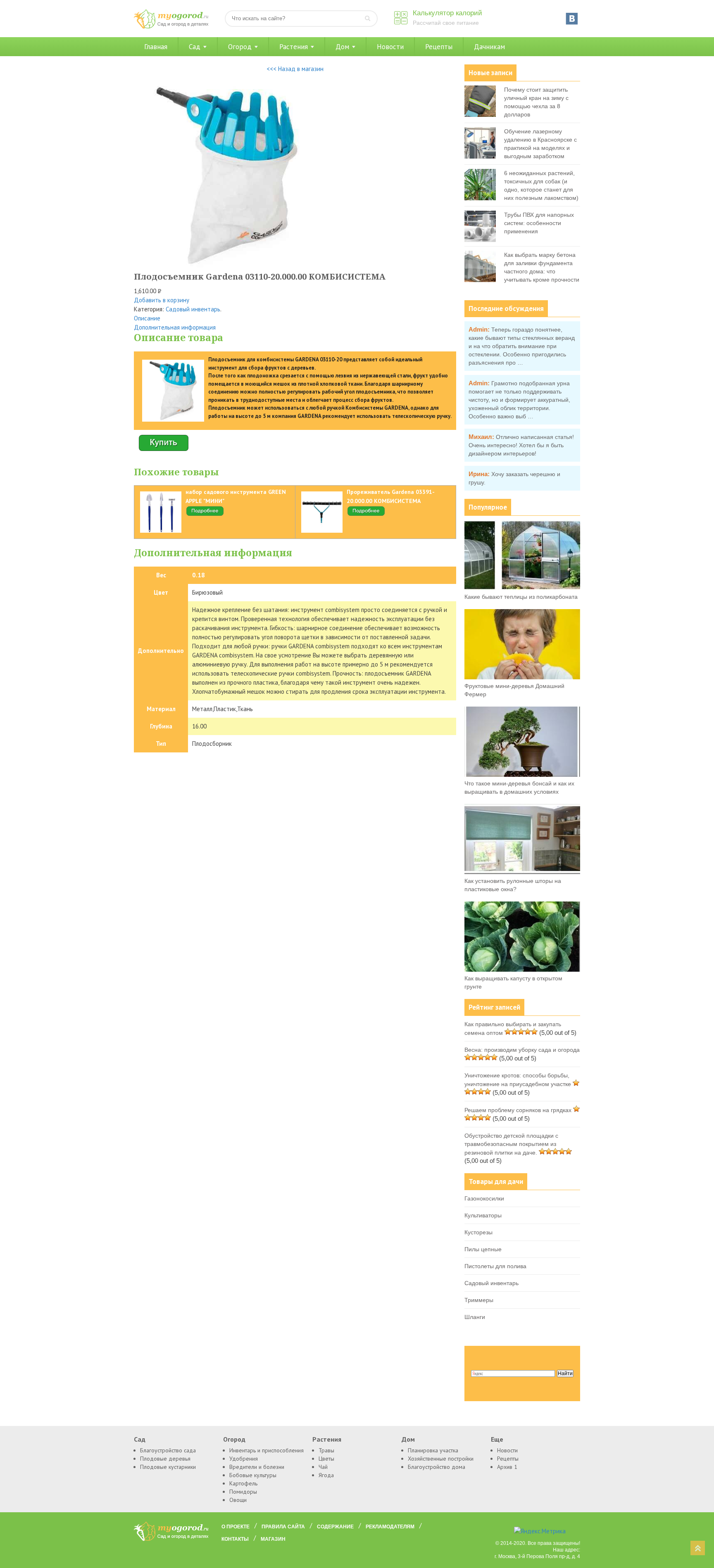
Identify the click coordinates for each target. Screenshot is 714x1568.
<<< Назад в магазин (295, 69)
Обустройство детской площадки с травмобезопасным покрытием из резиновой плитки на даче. (511, 1144)
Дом (342, 46)
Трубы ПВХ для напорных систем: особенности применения (539, 223)
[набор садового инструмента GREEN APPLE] (205, 514)
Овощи (238, 1500)
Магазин (273, 1539)
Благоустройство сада (168, 1450)
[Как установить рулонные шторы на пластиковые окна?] (522, 872)
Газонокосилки (484, 1198)
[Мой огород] (171, 27)
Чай (323, 1467)
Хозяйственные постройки (441, 1458)
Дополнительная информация (175, 327)
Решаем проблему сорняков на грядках (517, 1110)
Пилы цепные (483, 1249)
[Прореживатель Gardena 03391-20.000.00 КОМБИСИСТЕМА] (366, 514)
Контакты (235, 1539)
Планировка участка (433, 1450)
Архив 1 (507, 1467)
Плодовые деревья (165, 1458)
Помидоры (243, 1491)
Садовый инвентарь (193, 309)
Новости (390, 46)
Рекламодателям (390, 1527)
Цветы (326, 1458)
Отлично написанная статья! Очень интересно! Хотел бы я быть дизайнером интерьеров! (521, 445)
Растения (293, 46)
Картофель (243, 1483)
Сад (194, 46)
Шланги (474, 1317)
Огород (240, 46)
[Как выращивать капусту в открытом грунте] (522, 969)
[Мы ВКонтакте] (572, 18)
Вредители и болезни (256, 1467)
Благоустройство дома (436, 1467)
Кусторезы (478, 1232)
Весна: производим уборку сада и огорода (522, 1049)
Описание (147, 318)
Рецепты (438, 46)
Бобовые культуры (252, 1475)
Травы (326, 1450)
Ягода (326, 1475)
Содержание (335, 1527)
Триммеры (478, 1300)
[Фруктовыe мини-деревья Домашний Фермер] (522, 677)
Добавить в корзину (161, 300)
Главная (155, 46)
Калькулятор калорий (447, 13)
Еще (497, 1439)
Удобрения (243, 1458)
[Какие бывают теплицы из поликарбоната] (522, 588)
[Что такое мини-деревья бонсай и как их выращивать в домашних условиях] (522, 774)
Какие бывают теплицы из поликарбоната (521, 596)
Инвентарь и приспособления (266, 1450)
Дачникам (489, 46)
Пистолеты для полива (495, 1266)
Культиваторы (483, 1215)
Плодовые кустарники (168, 1467)
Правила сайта (283, 1527)
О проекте (235, 1527)
